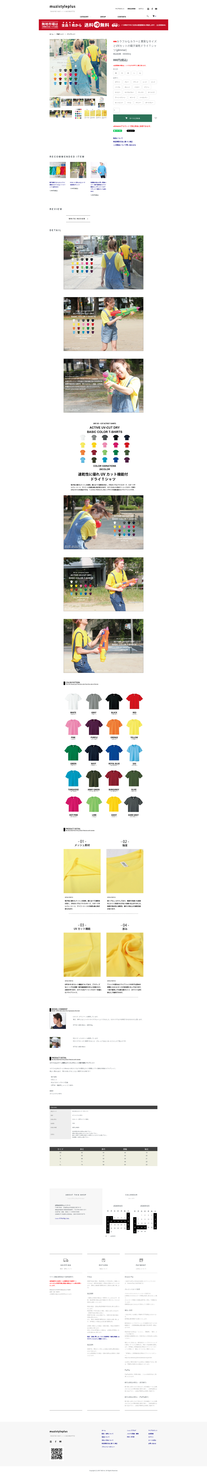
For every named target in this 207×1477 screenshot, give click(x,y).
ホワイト (117, 82)
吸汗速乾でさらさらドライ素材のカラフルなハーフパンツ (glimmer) (57, 184)
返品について (118, 138)
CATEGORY (84, 17)
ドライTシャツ (71, 34)
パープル (117, 87)
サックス (140, 92)
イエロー (137, 87)
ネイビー (117, 92)
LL (140, 73)
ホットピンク (119, 102)
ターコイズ (151, 92)
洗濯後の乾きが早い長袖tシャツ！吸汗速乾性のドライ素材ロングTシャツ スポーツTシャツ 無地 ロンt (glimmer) (99, 186)
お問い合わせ (152, 1443)
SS (116, 73)
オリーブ (132, 97)
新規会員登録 (131, 9)
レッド (145, 82)
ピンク (153, 82)
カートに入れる (134, 118)
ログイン (141, 9)
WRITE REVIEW (77, 219)
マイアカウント (119, 9)
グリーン (146, 87)
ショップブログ (131, 1430)
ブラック (135, 82)
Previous (52, 67)
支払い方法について (107, 1440)
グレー (127, 82)
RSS (128, 1437)
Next (103, 67)
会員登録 (151, 1434)
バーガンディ (143, 97)
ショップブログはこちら (62, 1218)
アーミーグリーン (120, 97)
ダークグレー (149, 102)
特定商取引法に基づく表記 (123, 141)
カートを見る (152, 1440)
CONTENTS (122, 17)
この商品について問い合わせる (124, 145)
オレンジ (127, 87)
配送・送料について (107, 1434)
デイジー (138, 102)
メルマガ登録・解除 (133, 1434)
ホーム (51, 34)
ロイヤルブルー (129, 92)
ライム (129, 102)
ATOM (132, 1437)
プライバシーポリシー (108, 1447)
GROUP (103, 17)
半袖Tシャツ (60, 34)
